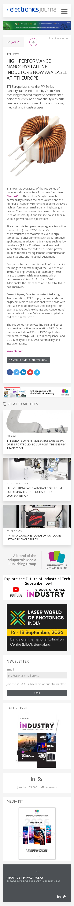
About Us (13, 877)
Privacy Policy (33, 877)
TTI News (13, 54)
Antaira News (14, 530)
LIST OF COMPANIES (19, 885)
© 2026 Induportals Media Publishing (33, 881)
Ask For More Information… (29, 360)
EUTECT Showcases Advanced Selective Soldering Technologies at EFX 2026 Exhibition (35, 491)
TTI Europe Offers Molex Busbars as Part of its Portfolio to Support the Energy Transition (37, 444)
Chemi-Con (14, 196)
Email (10, 669)
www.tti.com (15, 351)
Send (37, 693)
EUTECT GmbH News (17, 483)
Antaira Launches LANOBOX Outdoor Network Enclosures (34, 537)
